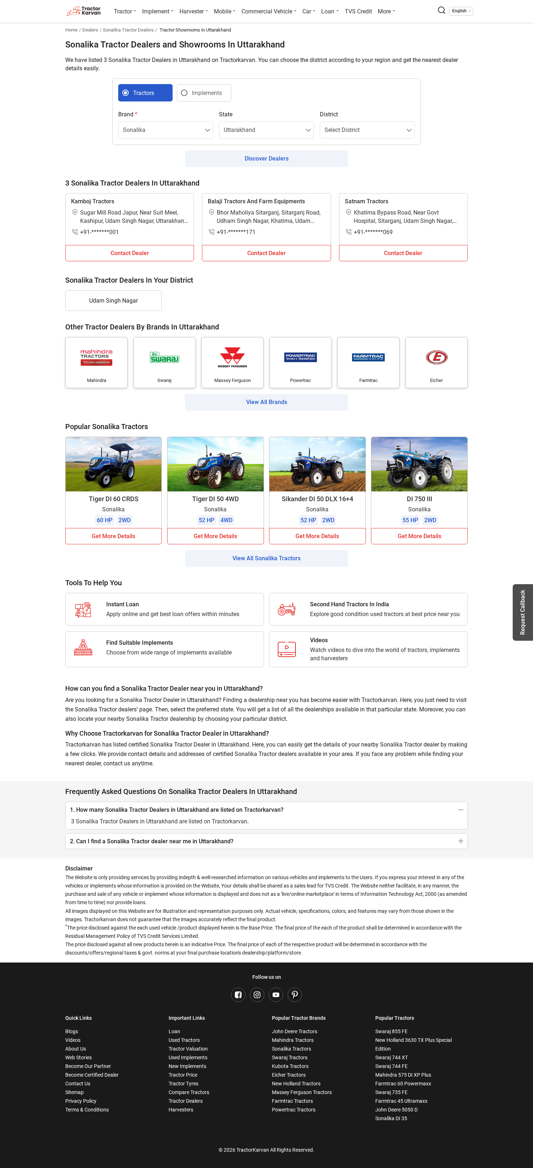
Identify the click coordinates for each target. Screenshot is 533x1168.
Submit (266, 669)
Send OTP (332, 561)
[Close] (362, 493)
